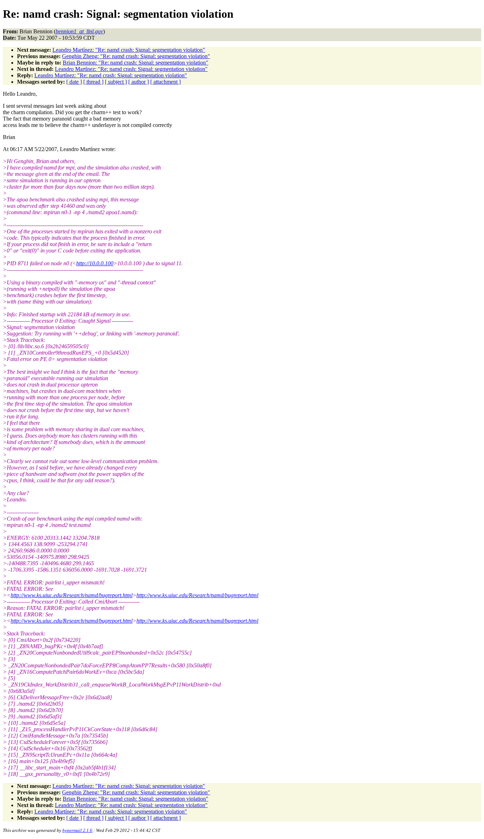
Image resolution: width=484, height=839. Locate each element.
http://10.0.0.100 (94, 263)
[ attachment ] (165, 82)
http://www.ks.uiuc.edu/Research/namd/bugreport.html (72, 595)
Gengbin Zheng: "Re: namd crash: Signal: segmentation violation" (136, 56)
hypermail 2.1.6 (77, 830)
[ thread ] (93, 82)
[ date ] (74, 82)
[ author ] (138, 82)
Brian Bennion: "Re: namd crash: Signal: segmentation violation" (135, 63)
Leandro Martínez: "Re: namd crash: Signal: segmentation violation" (128, 50)
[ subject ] (116, 82)
